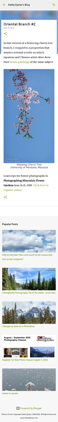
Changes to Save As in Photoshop (18, 326)
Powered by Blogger (31, 408)
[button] (5, 34)
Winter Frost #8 (10, 393)
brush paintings (19, 61)
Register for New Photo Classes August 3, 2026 (25, 360)
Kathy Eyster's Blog (19, 4)
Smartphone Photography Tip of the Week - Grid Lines (28, 293)
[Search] (54, 4)
